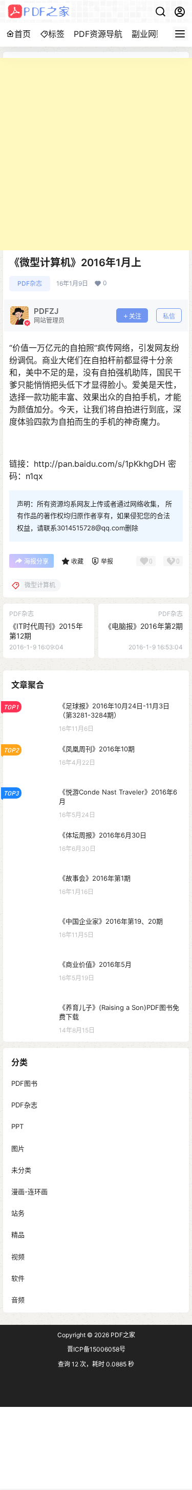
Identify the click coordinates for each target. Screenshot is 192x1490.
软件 (18, 1278)
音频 (18, 1299)
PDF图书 (24, 1083)
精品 (18, 1234)
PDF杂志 (29, 283)
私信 (169, 316)
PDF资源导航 (98, 34)
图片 (18, 1148)
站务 (18, 1213)
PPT (17, 1126)
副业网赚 (148, 34)
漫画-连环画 (29, 1191)
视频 (18, 1256)
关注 (135, 316)
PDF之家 (122, 1335)
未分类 (21, 1169)
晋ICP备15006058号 (96, 1349)
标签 (56, 34)
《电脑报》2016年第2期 (143, 626)
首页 (22, 34)
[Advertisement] (96, 154)
